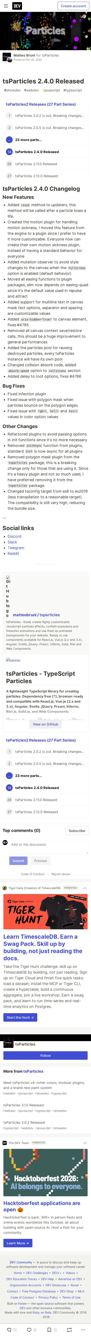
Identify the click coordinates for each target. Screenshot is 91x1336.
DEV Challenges (37, 1273)
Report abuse (60, 874)
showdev (12, 90)
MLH (81, 1291)
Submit (18, 861)
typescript (72, 90)
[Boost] (69, 1329)
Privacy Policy (48, 1297)
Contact (12, 1291)
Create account (73, 6)
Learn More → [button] (18, 1243)
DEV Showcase (56, 1285)
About (74, 1285)
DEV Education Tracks (21, 1279)
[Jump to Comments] (32, 1329)
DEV (22, 1308)
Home (18, 1273)
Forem (22, 1303)
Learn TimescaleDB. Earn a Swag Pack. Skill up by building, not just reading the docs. (42, 947)
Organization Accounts (25, 1285)
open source (45, 1303)
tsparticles (50, 615)
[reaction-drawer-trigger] (12, 1329)
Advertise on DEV (70, 1279)
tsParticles (50, 55)
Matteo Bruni (24, 55)
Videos (70, 1273)
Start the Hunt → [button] (20, 1017)
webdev (31, 90)
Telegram (16, 548)
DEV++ (56, 1273)
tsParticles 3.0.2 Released (35, 1125)
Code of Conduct (33, 874)
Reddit (13, 553)
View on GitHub (45, 724)
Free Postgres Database (39, 1291)
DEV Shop (67, 1291)
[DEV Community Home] (17, 6)
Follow (45, 1055)
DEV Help (47, 1279)
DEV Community (21, 1262)
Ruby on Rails (42, 1312)
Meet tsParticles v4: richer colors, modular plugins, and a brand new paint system (44, 1087)
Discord (14, 536)
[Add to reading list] (52, 1329)
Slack (12, 542)
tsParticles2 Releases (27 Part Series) (41, 104)
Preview (40, 861)
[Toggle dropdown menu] (85, 888)
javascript (51, 90)
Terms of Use (71, 1297)
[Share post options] (83, 1330)
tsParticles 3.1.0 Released (35, 1107)
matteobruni (25, 615)
